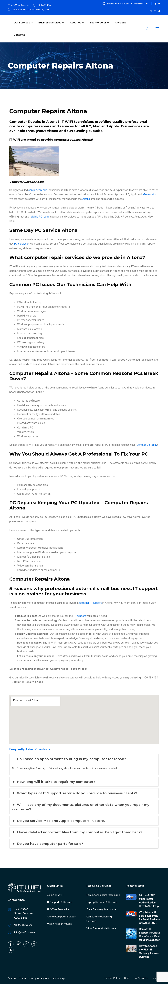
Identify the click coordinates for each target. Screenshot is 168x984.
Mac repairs (149, 194)
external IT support (90, 602)
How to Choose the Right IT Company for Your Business (149, 951)
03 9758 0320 (23, 925)
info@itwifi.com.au (20, 5)
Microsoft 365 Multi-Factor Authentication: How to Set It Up (149, 901)
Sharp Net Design (55, 978)
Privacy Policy (112, 978)
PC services (21, 243)
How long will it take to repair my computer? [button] (56, 782)
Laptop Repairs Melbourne (101, 902)
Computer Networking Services (99, 919)
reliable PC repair (39, 216)
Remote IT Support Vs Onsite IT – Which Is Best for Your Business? (149, 934)
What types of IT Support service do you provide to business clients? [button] (77, 793)
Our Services (22, 22)
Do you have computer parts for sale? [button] (50, 844)
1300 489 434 (44, 5)
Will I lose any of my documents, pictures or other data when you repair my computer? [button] (80, 807)
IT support (80, 615)
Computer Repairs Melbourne (103, 895)
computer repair (37, 190)
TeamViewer (98, 22)
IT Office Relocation (58, 909)
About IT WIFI (55, 895)
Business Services (49, 22)
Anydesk (120, 22)
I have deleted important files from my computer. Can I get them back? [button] (80, 832)
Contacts (19, 34)
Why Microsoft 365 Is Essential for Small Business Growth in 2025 (149, 917)
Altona (86, 198)
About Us (75, 22)
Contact (156, 978)
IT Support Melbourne (59, 902)
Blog (126, 978)
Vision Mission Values (59, 924)
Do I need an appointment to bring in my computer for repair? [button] (71, 759)
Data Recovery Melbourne (101, 909)
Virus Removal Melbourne (101, 928)
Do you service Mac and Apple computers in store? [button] (61, 821)
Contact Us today (147, 444)
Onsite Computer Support (61, 916)
